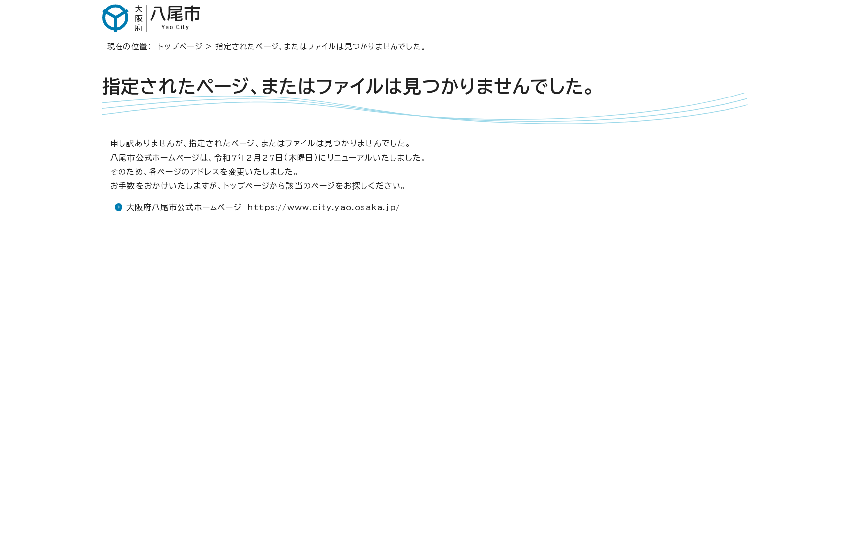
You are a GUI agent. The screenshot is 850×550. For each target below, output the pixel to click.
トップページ (180, 46)
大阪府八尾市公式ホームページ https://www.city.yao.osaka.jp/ (263, 207)
